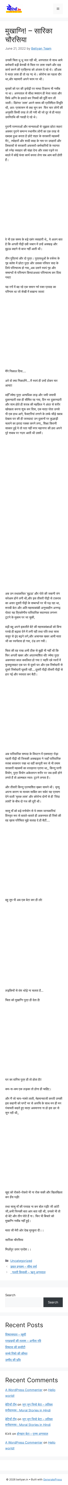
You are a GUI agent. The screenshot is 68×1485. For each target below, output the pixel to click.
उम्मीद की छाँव (13, 1360)
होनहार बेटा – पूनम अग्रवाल (32, 1434)
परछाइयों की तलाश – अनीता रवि (23, 1341)
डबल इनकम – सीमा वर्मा (23, 1266)
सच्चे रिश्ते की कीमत (16, 1353)
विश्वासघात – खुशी (15, 1334)
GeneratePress (52, 1479)
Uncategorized (21, 1261)
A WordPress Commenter (24, 1390)
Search (10, 1295)
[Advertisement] (34, 201)
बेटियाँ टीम (11, 1404)
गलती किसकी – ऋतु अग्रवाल (28, 1272)
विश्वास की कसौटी (15, 1347)
